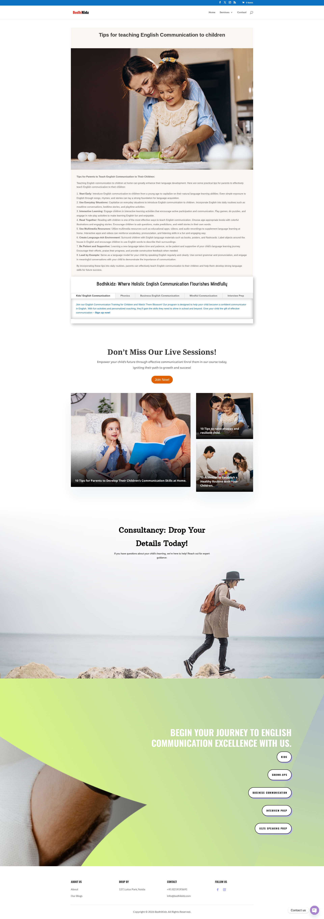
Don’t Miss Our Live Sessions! (162, 352)
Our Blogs (77, 895)
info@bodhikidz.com (179, 895)
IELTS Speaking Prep (273, 828)
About (74, 889)
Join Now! (162, 379)
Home (212, 12)
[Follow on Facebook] (217, 889)
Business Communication (270, 792)
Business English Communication (159, 295)
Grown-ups (279, 774)
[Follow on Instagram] (224, 889)
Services (225, 12)
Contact (241, 12)
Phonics (125, 295)
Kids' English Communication (93, 295)
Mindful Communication (203, 295)
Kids (284, 757)
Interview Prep (236, 295)
